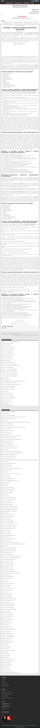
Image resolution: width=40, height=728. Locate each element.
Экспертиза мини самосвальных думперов (8, 528)
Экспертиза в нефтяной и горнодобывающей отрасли (10, 341)
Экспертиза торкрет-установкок (6, 665)
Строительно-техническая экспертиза (7, 353)
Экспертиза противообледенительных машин (9, 456)
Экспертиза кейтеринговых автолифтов (8, 430)
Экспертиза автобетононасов (6, 617)
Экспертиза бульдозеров (5, 475)
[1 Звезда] (3, 317)
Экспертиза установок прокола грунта (7, 600)
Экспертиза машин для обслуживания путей (8, 437)
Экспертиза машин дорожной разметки (8, 523)
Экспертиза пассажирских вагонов (7, 442)
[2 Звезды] (7, 317)
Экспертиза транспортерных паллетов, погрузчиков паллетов (11, 468)
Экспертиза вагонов (5, 420)
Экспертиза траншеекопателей (6, 593)
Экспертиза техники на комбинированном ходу (9, 463)
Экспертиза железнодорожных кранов (7, 425)
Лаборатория (4, 681)
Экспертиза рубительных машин (7, 574)
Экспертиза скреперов (5, 581)
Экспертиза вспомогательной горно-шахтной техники (10, 480)
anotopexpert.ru (35, 13)
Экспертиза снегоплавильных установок (8, 583)
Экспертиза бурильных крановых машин (8, 641)
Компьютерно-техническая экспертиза (8, 350)
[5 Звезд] (18, 317)
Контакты (32, 3)
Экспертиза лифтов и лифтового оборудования (9, 370)
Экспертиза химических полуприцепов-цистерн (9, 609)
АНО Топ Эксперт (9, 34)
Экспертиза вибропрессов (6, 643)
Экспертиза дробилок (5, 494)
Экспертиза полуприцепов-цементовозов (8, 564)
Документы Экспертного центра (7, 691)
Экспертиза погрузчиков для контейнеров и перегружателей (11, 451)
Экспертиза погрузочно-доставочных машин (8, 547)
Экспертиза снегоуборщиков (6, 586)
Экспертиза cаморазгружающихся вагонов (8, 458)
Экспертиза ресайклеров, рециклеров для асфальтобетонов (11, 573)
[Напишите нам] (36, 1)
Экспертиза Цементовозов (6, 669)
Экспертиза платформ (5, 449)
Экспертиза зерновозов (5, 648)
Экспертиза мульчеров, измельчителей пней (8, 535)
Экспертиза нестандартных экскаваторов (8, 538)
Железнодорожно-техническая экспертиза (8, 346)
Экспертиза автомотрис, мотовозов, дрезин (8, 411)
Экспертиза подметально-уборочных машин (8, 550)
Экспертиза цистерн (5, 471)
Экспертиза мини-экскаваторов (6, 533)
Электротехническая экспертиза (7, 358)
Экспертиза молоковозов (5, 653)
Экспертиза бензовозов (5, 624)
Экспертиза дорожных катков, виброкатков (8, 650)
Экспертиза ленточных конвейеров (7, 516)
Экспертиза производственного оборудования (9, 386)
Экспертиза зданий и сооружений (7, 401)
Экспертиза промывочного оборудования (8, 569)
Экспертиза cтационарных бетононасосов (8, 660)
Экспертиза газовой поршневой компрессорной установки (11, 384)
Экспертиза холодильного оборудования (8, 396)
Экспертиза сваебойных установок (7, 578)
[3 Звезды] (11, 317)
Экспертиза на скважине (5, 377)
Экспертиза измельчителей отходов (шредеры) (9, 497)
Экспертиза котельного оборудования (7, 367)
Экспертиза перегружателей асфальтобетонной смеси (10, 542)
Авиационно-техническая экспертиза (7, 343)
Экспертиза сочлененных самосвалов (7, 576)
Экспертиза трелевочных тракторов (7, 595)
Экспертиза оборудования (6, 379)
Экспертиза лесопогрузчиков (6, 518)
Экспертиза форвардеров (6, 602)
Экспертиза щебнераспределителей (7, 612)
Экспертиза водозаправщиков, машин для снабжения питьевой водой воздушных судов (15, 422)
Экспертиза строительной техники (7, 393)
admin (18, 31)
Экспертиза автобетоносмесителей (7, 619)
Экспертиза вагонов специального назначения (9, 418)
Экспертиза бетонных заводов (6, 626)
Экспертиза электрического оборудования (8, 398)
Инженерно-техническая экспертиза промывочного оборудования (20, 28)
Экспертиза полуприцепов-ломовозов (7, 562)
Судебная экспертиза (18, 3)
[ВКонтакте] (35, 1)
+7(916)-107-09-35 (26, 323)
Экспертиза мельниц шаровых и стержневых (8, 526)
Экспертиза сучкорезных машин (7, 590)
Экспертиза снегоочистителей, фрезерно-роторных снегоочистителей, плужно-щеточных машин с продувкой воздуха (20, 459)
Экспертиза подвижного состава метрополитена (9, 454)
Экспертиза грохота (5, 485)
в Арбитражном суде (26, 3)
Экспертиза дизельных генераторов (7, 490)
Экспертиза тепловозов (5, 461)
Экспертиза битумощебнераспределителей (8, 636)
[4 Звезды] (14, 317)
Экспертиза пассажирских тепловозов (7, 444)
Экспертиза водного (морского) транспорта (8, 362)
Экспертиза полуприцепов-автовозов (7, 554)
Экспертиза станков (5, 391)
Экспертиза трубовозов (5, 667)
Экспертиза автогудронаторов (6, 621)
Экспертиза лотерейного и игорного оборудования (9, 372)
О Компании (3, 679)
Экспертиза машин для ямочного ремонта (8, 521)
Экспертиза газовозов (5, 645)
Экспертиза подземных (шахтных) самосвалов (9, 549)
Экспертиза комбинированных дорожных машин (9, 509)
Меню (4, 0)
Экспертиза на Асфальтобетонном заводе (8, 499)
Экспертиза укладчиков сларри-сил (7, 597)
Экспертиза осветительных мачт (7, 540)
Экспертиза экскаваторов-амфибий (7, 614)
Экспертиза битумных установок (7, 633)
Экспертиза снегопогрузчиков (6, 585)
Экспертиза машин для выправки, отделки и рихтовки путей (11, 435)
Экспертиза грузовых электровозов (7, 423)
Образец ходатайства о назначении (7, 693)
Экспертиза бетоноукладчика (6, 631)
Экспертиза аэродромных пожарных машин (8, 415)
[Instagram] (32, 1)
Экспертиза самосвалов (5, 657)
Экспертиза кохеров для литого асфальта (8, 514)
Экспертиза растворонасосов (6, 655)
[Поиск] (38, 1)
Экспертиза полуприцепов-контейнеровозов (8, 559)
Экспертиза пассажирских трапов (7, 470)
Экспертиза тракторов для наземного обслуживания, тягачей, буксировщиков (14, 427)
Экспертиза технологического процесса (8, 394)
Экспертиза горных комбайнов (6, 482)
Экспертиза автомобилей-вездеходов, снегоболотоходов (10, 473)
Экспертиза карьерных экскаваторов (7, 504)
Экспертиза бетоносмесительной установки (8, 629)
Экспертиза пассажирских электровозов (8, 446)
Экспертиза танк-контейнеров (6, 662)
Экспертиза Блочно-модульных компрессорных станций (10, 365)
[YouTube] (33, 1)
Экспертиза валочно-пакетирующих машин (8, 478)
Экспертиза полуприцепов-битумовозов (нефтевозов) (10, 557)
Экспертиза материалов (5, 403)
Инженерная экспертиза (9, 3)
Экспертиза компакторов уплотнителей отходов (9, 511)
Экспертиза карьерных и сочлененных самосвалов (9, 506)
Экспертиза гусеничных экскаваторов (7, 487)
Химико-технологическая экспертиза (7, 355)
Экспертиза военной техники (6, 360)
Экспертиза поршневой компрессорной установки (9, 382)
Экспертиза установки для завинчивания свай (9, 598)
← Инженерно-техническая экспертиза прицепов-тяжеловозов (11, 333)
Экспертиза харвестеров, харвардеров (8, 607)
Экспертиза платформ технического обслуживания (10, 447)
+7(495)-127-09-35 (19, 323)
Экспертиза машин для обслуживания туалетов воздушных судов (12, 439)
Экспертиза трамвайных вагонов (7, 466)
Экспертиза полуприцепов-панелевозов (8, 566)
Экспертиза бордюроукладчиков (7, 638)
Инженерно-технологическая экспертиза (8, 348)
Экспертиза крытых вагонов (6, 432)
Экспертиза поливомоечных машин (7, 552)
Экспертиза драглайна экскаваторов (7, 492)
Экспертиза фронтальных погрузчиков (8, 605)
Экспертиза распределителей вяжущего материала (10, 571)
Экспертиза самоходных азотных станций (8, 389)
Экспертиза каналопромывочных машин (8, 502)
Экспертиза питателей (5, 545)
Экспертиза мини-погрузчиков (6, 530)
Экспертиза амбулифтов (5, 413)
